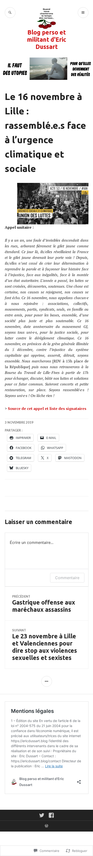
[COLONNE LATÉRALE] (46, 681)
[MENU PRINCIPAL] (83, 12)
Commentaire (67, 577)
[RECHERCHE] (10, 12)
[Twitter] (41, 815)
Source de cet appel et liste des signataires (47, 408)
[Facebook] (51, 815)
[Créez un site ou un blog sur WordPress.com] (46, 826)
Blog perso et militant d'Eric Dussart (46, 39)
